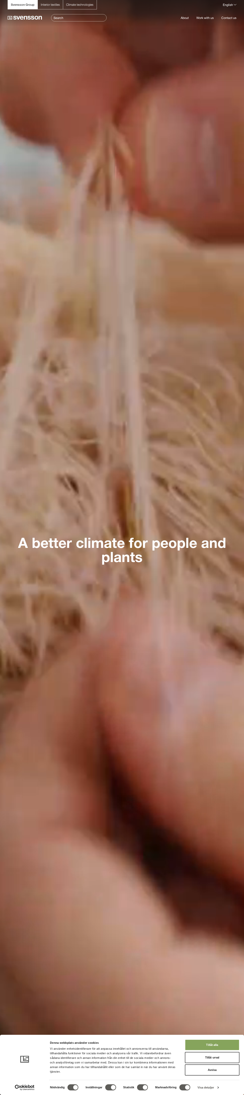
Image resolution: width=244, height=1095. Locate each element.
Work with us (205, 17)
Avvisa (212, 1069)
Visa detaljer (205, 1087)
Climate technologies (79, 4)
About (185, 17)
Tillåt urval (212, 1057)
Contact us (228, 17)
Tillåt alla (212, 1044)
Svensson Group (23, 4)
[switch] (110, 1087)
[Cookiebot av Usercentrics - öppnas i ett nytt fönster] (24, 1087)
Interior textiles (50, 4)
